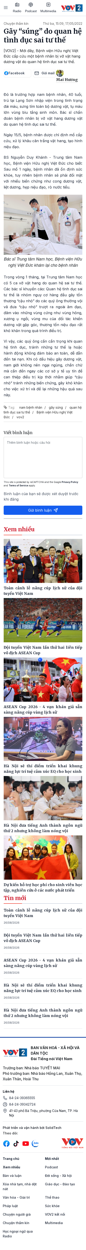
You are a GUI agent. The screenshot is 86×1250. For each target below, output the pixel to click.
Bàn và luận (12, 1176)
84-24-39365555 (22, 1098)
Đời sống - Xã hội (58, 1176)
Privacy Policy (70, 482)
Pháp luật (10, 1206)
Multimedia (48, 11)
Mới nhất (52, 1159)
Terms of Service (18, 485)
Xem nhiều (11, 1167)
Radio (17, 11)
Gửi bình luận (40, 510)
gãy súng (56, 407)
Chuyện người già (17, 1214)
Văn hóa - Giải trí (16, 1197)
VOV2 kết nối (55, 1214)
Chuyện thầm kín (16, 23)
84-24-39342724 (22, 1104)
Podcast (31, 11)
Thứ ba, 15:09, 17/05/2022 (62, 23)
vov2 (20, 417)
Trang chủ (11, 1159)
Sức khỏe (52, 1206)
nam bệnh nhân (30, 407)
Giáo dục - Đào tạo (60, 1184)
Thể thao (52, 1197)
